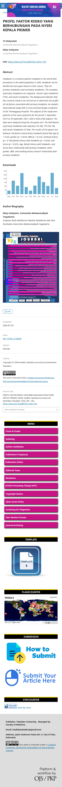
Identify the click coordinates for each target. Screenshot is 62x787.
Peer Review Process (16, 517)
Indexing (10, 439)
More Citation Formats (14, 409)
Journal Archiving (14, 525)
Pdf (8, 311)
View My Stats (24, 707)
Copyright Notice (14, 493)
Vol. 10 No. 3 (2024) (31, 12)
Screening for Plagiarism (18, 509)
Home (5, 12)
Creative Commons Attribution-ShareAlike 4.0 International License (31, 747)
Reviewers (11, 478)
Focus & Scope (13, 431)
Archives (15, 12)
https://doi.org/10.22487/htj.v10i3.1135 (27, 61)
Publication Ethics (14, 462)
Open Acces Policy (15, 501)
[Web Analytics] (10, 707)
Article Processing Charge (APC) (21, 485)
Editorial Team (13, 470)
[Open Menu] (3, 6)
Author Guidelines (15, 446)
